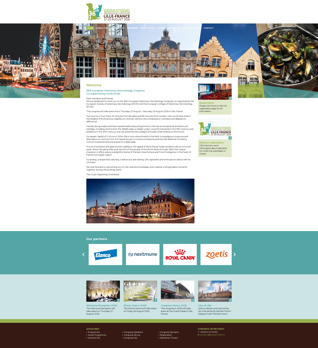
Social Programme (97, 335)
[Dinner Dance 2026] (140, 291)
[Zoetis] (193, 254)
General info (94, 338)
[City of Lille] (215, 291)
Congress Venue (132, 335)
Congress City (130, 338)
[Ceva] (230, 254)
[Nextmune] (119, 254)
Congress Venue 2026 (174, 305)
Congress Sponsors (169, 332)
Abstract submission (211, 142)
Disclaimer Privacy (169, 338)
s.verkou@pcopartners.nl (212, 335)
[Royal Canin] (156, 254)
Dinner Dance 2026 (135, 305)
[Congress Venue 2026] (177, 291)
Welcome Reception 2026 (101, 305)
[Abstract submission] (215, 128)
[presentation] (83, 254)
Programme (94, 332)
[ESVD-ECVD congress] (108, 11)
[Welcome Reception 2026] (103, 291)
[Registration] (215, 92)
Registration (206, 103)
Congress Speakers (133, 332)
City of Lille (204, 305)
